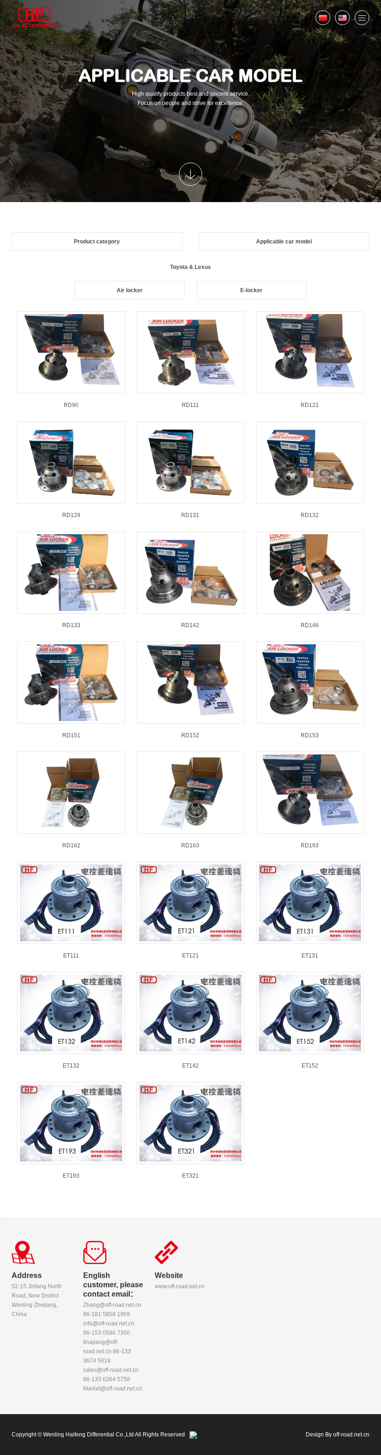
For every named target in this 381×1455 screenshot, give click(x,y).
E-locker (251, 290)
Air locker (130, 290)
